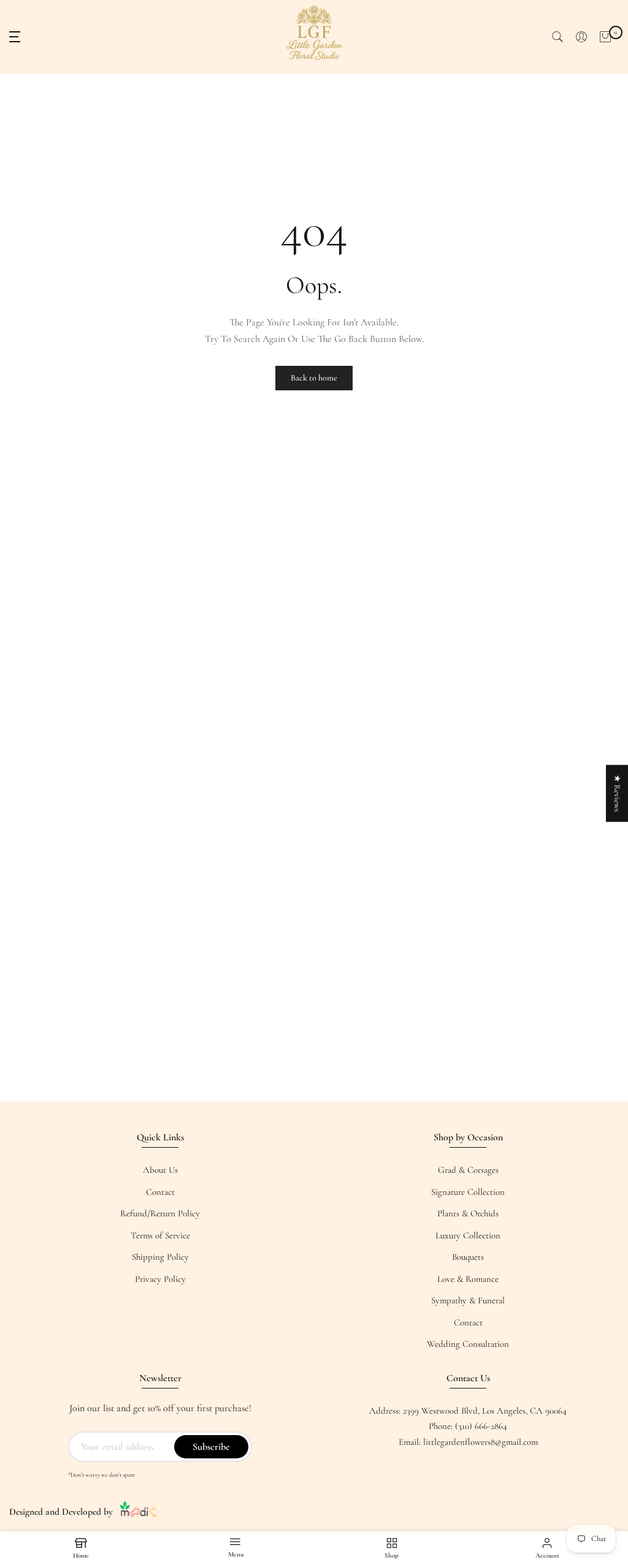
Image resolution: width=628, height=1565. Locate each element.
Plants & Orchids (468, 1213)
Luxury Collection (467, 1235)
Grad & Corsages (468, 1169)
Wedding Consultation (468, 1343)
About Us (160, 1169)
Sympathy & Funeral (468, 1300)
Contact (160, 1191)
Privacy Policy (160, 1278)
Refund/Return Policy (160, 1213)
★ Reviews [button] (617, 793)
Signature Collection (468, 1191)
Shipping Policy (160, 1256)
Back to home (314, 378)
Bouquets (468, 1256)
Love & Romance (468, 1278)
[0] (605, 37)
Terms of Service (160, 1235)
